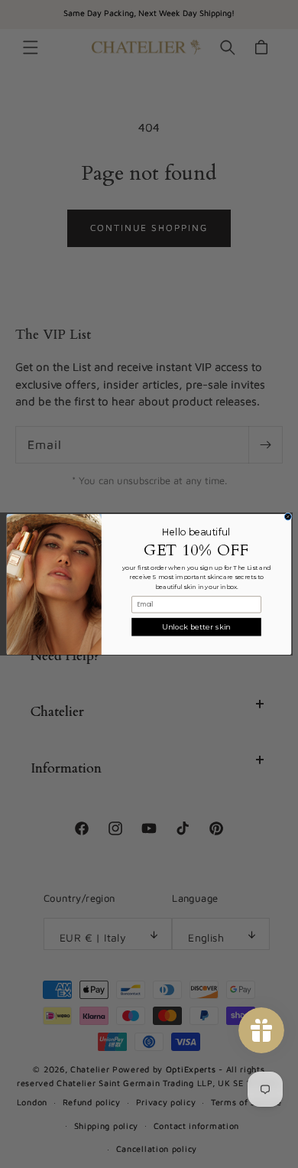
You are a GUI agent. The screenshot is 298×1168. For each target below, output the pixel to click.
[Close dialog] (287, 516)
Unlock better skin (196, 626)
